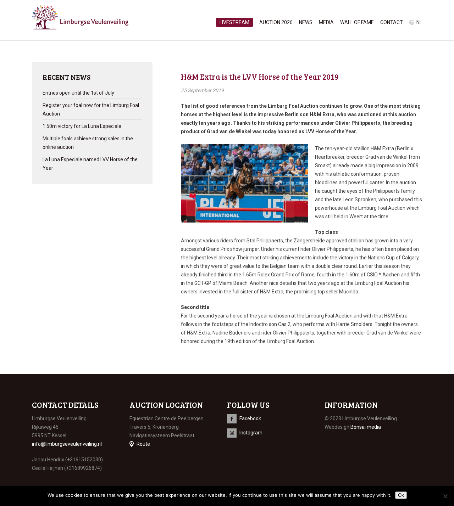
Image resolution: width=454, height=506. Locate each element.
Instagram (250, 432)
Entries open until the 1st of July (78, 93)
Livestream (234, 22)
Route (143, 444)
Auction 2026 (276, 22)
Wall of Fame (357, 22)
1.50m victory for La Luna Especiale (82, 126)
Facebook (250, 418)
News (305, 22)
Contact (391, 22)
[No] (445, 496)
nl (419, 22)
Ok (401, 495)
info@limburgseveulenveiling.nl (67, 444)
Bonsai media (365, 427)
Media (326, 22)
